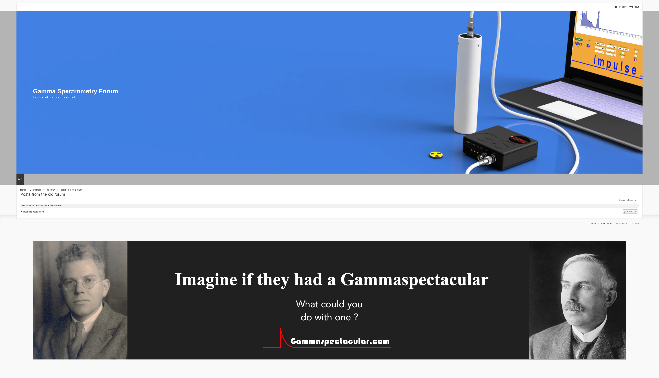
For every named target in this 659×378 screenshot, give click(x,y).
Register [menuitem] (622, 7)
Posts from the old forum (42, 194)
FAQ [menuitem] (20, 179)
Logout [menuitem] (635, 7)
